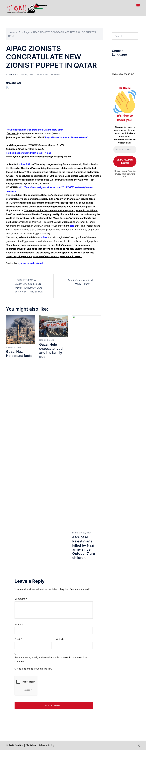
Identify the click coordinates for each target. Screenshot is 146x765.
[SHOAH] (27, 7)
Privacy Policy (46, 745)
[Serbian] (130, 61)
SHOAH (12, 74)
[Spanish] (133, 61)
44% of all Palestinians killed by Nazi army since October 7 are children (83, 547)
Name (19, 624)
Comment (21, 598)
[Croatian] (119, 61)
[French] (124, 61)
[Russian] (127, 61)
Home (12, 32)
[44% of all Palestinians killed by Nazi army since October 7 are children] (86, 422)
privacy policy (121, 174)
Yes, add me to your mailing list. (34, 668)
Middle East (43, 74)
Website (60, 639)
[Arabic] (113, 61)
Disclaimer (31, 745)
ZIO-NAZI (55, 74)
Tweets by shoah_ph (123, 73)
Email (18, 639)
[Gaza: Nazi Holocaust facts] (20, 329)
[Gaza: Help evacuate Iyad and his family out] (53, 325)
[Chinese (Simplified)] (116, 61)
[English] (121, 61)
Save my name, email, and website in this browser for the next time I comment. (52, 659)
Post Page (24, 32)
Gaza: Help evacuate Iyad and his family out (51, 350)
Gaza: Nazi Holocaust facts (19, 353)
